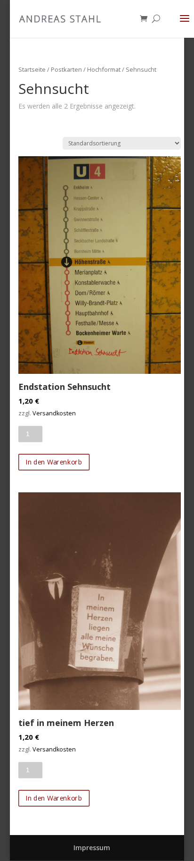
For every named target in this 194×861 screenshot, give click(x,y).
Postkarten (66, 69)
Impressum (91, 847)
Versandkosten (54, 413)
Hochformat (104, 69)
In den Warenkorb (53, 461)
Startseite (32, 69)
